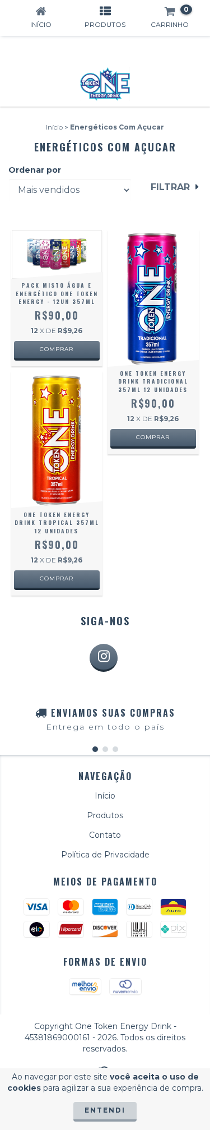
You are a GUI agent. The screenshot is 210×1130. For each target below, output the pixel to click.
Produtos (105, 815)
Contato (105, 835)
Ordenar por (34, 170)
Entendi (105, 1110)
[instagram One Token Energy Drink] (104, 658)
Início (54, 127)
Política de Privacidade (105, 855)
